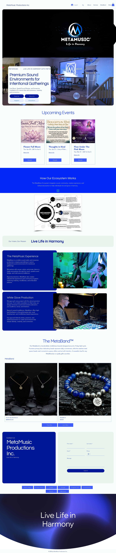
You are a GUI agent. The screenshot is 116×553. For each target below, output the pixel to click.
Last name (89, 443)
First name (70, 443)
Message (69, 458)
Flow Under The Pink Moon (81, 148)
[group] (58, 392)
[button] (113, 4)
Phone (88, 451)
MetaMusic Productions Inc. (17, 5)
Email (68, 451)
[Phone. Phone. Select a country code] (89, 454)
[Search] (83, 5)
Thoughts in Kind (57, 147)
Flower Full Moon (32, 147)
